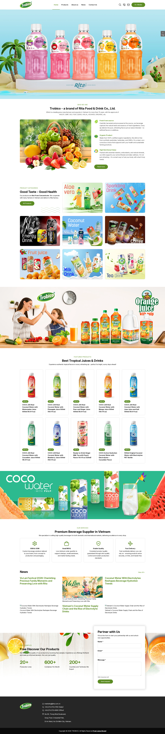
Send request (105, 681)
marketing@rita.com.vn (52, 704)
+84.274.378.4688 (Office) (54, 710)
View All (141, 572)
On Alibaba (138, 5)
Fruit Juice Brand (99, 731)
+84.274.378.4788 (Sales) (54, 707)
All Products (27, 203)
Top (162, 35)
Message (102, 660)
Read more (101, 167)
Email (100, 651)
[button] (2, 54)
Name (100, 642)
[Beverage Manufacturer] (26, 5)
